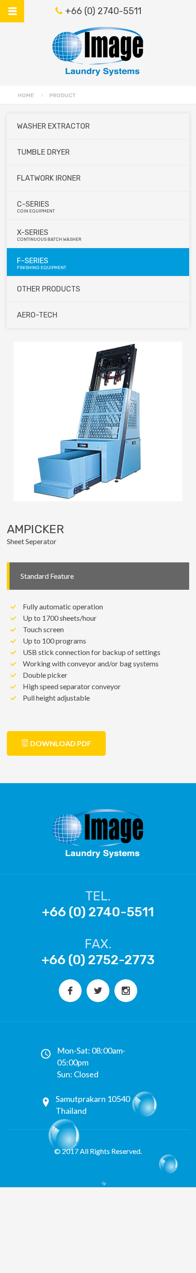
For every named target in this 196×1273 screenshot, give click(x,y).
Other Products (48, 289)
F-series (41, 263)
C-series (36, 207)
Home (26, 95)
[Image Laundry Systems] (98, 51)
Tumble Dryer (43, 152)
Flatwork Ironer (49, 178)
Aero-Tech (37, 315)
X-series (49, 235)
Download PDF (60, 743)
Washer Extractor (53, 126)
